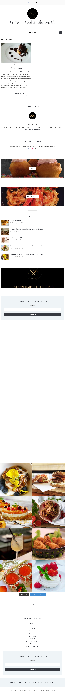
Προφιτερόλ (16, 68)
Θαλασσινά (32, 631)
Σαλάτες (32, 626)
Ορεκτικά (32, 623)
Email (32, 305)
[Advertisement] (32, 335)
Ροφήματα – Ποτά (32, 646)
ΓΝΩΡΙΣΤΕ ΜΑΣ (37, 682)
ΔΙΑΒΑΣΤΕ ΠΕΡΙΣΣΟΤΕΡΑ (16, 93)
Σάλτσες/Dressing (32, 641)
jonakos (19, 71)
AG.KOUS (52, 690)
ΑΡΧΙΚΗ (13, 682)
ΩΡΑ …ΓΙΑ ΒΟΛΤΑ (24, 682)
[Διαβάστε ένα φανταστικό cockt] (16, 544)
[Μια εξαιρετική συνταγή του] (16, 479)
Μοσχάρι (32, 636)
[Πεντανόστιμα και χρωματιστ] (16, 576)
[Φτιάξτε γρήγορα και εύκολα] (16, 512)
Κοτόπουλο (32, 633)
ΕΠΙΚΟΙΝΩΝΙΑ (50, 682)
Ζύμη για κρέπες (16, 221)
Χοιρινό (32, 638)
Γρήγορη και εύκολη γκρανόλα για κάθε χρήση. (27, 254)
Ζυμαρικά (32, 628)
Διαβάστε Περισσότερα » (33, 129)
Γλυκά (16, 65)
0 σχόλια (26, 71)
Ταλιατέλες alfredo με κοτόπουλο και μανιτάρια (27, 246)
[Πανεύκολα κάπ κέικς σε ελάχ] (48, 512)
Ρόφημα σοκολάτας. (17, 237)
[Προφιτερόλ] (16, 52)
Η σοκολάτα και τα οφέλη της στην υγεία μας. (26, 229)
